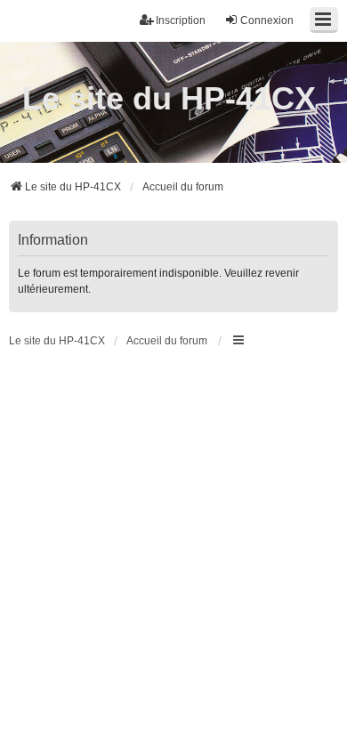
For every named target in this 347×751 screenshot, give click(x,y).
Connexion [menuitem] (267, 20)
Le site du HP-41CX (169, 98)
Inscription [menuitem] (181, 20)
